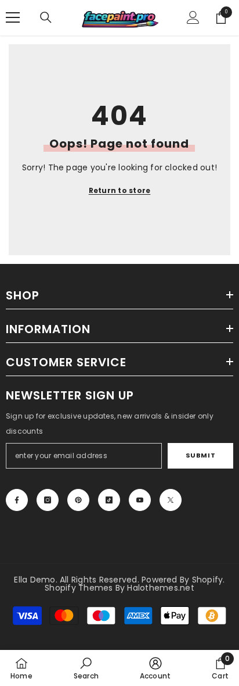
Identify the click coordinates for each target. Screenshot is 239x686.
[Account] (193, 17)
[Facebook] (17, 500)
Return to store (120, 190)
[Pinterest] (78, 500)
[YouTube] (140, 500)
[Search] (46, 17)
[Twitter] (171, 500)
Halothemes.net (160, 588)
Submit (200, 455)
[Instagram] (48, 500)
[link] (86, 668)
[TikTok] (109, 500)
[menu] (13, 17)
